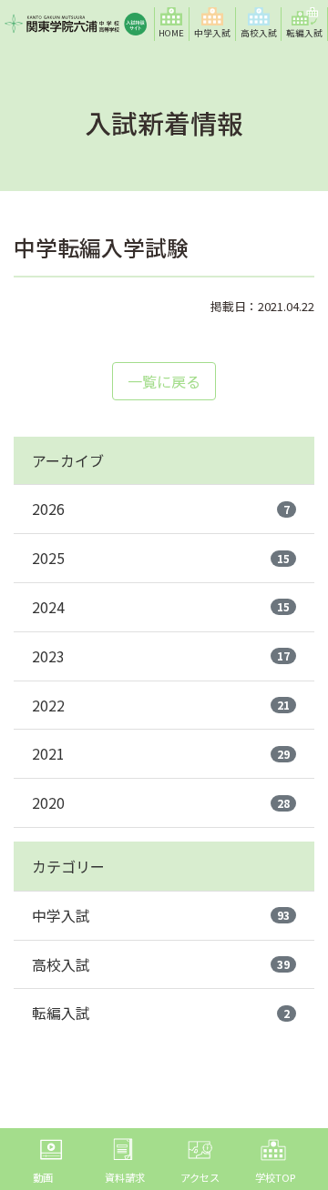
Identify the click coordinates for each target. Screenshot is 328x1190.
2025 (161, 558)
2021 (161, 753)
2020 (161, 802)
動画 (43, 1177)
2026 (161, 508)
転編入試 (161, 1013)
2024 (161, 607)
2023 (161, 656)
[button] (213, 24)
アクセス (200, 1177)
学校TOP (275, 1177)
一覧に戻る (164, 381)
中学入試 (161, 915)
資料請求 (125, 1177)
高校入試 (161, 964)
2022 (161, 705)
